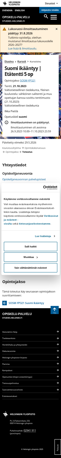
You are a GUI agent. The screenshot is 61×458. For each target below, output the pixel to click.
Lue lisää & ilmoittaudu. (22, 48)
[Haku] (46, 16)
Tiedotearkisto (8, 338)
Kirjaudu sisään (50, 10)
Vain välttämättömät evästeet (30, 267)
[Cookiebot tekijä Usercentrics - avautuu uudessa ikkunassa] (43, 187)
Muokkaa (29, 257)
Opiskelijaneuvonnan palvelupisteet (24, 179)
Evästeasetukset (9, 396)
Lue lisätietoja (43, 236)
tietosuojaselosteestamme (34, 223)
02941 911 (30, 430)
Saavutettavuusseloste (12, 389)
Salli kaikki (31, 246)
